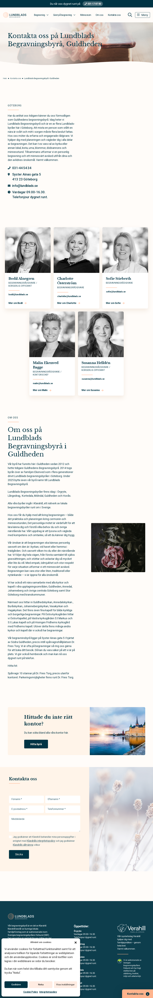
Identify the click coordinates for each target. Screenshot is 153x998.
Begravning (39, 15)
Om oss (99, 15)
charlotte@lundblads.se (69, 296)
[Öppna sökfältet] (130, 14)
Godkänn (16, 984)
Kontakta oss (114, 15)
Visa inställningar (65, 984)
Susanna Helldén (96, 363)
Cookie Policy (30, 992)
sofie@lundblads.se (116, 291)
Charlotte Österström (66, 281)
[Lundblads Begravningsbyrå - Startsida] (24, 916)
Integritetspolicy (48, 992)
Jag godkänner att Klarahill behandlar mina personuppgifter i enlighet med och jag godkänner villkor (44, 840)
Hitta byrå (36, 744)
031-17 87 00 (94, 3)
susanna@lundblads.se (93, 379)
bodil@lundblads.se (18, 294)
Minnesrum (85, 15)
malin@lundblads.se (43, 383)
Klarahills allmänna (23, 844)
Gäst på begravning (62, 15)
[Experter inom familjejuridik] (131, 929)
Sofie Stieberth (118, 279)
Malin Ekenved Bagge (45, 365)
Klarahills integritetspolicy (41, 840)
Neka (41, 984)
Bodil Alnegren (21, 279)
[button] (75, 942)
